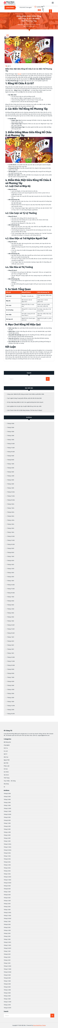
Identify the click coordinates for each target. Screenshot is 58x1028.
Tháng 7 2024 (10, 508)
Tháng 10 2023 (11, 544)
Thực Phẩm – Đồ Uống (10, 781)
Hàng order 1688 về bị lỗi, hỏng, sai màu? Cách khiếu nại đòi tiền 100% (25, 394)
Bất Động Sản (7, 742)
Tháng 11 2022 (10, 588)
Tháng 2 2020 (10, 697)
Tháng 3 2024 (10, 524)
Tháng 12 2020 (11, 657)
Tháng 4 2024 (10, 520)
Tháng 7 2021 (10, 637)
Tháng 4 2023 (10, 568)
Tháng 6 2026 (10, 423)
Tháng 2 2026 (10, 435)
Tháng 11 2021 (10, 629)
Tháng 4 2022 (10, 609)
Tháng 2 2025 (10, 484)
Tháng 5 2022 (10, 604)
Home (25, 23)
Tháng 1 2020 (10, 701)
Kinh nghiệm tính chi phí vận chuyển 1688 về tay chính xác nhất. (24, 406)
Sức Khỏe (6, 772)
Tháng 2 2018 (10, 709)
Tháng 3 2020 (10, 693)
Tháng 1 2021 (10, 653)
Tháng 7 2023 (10, 556)
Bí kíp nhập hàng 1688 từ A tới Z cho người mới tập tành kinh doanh (25, 402)
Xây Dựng (6, 783)
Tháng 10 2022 (11, 592)
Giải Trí (30, 23)
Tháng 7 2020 (10, 677)
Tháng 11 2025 (10, 447)
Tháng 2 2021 (10, 649)
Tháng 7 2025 (10, 463)
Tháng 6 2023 (10, 560)
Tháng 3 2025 (10, 480)
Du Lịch (6, 751)
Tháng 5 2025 (10, 472)
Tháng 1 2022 (10, 621)
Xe (4, 786)
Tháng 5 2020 (10, 685)
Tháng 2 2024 (10, 528)
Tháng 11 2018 (11, 705)
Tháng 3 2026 (10, 431)
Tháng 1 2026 (10, 439)
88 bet (19, 74)
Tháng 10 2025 (11, 451)
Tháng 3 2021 (10, 645)
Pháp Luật (6, 766)
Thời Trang (6, 778)
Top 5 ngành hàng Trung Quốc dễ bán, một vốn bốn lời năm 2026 (24, 398)
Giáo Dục (6, 757)
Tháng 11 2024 (11, 496)
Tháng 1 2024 (10, 532)
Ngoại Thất (6, 760)
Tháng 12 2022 (10, 584)
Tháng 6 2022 (10, 600)
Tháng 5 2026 (10, 427)
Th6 (51, 62)
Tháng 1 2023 (10, 580)
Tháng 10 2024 (11, 500)
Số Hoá (6, 769)
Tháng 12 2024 (11, 492)
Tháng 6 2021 (10, 641)
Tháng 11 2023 (10, 540)
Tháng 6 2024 (10, 512)
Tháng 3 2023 (10, 572)
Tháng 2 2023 (10, 576)
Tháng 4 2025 (10, 476)
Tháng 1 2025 (10, 488)
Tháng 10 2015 (11, 713)
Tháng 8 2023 (10, 552)
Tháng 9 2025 (10, 455)
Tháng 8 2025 (10, 459)
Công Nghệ (7, 745)
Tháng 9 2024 (10, 504)
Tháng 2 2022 (10, 617)
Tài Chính (6, 775)
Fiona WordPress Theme (39, 1025)
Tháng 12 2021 (10, 625)
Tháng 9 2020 (10, 669)
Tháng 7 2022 (10, 596)
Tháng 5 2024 (10, 516)
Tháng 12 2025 (10, 443)
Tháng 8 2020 (10, 673)
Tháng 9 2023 (10, 548)
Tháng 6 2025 (10, 467)
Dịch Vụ (6, 748)
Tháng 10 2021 (11, 633)
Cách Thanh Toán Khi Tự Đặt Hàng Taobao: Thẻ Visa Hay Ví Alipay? (24, 410)
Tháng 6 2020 (10, 681)
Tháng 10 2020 (11, 665)
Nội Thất (6, 763)
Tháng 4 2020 (10, 689)
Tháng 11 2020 (11, 661)
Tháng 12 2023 (10, 536)
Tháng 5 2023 (10, 564)
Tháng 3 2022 (10, 613)
